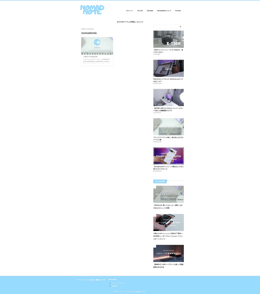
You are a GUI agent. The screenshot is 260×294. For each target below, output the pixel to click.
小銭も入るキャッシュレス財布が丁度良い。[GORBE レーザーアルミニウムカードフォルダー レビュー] (168, 236)
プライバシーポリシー (119, 283)
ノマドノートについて (90, 56)
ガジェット (129, 10)
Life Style (150, 10)
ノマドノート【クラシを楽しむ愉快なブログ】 (91, 280)
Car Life (140, 10)
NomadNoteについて (164, 10)
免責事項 (114, 286)
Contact (178, 10)
